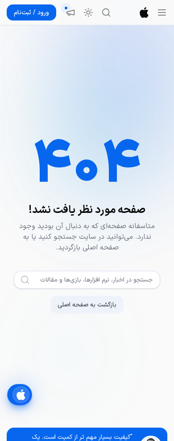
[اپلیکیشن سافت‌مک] (19, 394)
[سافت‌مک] (144, 12)
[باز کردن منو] (162, 12)
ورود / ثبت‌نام (31, 12)
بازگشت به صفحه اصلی (87, 305)
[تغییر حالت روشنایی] (88, 12)
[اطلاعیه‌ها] (70, 12)
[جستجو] (106, 12)
